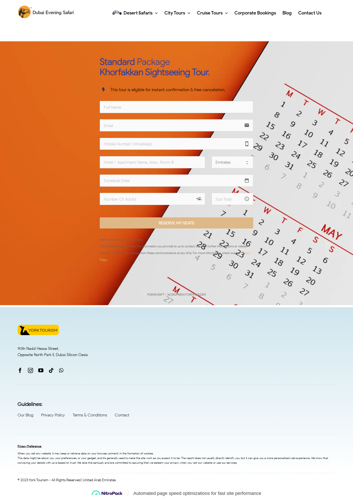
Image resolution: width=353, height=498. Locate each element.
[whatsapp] (61, 370)
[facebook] (20, 370)
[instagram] (30, 370)
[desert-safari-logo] (47, 8)
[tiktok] (51, 370)
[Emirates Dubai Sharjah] (232, 162)
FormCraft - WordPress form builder (176, 294)
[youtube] (40, 370)
